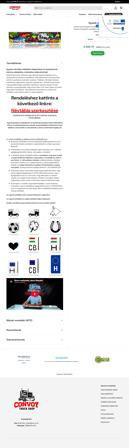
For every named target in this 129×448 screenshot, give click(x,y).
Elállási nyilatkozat (107, 418)
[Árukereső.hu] (61, 358)
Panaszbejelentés (107, 414)
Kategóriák (10, 14)
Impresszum (105, 422)
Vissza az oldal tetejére (64, 374)
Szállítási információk (108, 402)
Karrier (103, 410)
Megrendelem (98, 53)
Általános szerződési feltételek (112, 398)
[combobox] (68, 8)
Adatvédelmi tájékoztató (109, 406)
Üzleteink (82, 14)
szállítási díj (15, 152)
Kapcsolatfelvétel (107, 394)
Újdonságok (37, 14)
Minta (98, 35)
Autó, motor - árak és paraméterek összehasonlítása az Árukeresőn (61, 361)
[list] (35, 37)
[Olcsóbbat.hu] (23, 357)
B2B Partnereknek (95, 14)
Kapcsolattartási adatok (109, 390)
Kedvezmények (25, 14)
